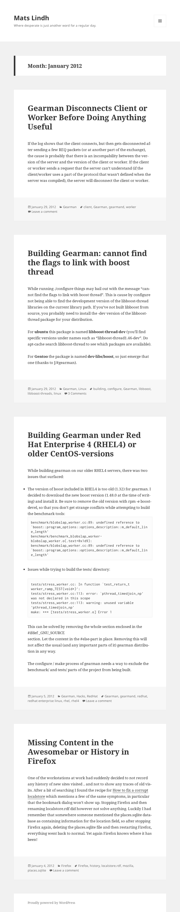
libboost (145, 389)
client (88, 207)
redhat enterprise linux (45, 701)
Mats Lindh (31, 17)
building (99, 389)
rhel (67, 701)
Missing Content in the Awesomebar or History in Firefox (78, 751)
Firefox (66, 866)
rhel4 (75, 701)
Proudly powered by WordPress (51, 903)
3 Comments (77, 393)
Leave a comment (44, 211)
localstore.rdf (111, 866)
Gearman (70, 207)
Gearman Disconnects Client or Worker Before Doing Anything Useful (87, 117)
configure (115, 389)
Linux (82, 389)
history (95, 866)
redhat (142, 696)
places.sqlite (37, 870)
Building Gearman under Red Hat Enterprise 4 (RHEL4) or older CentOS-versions (84, 444)
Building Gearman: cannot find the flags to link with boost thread (87, 262)
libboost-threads (40, 393)
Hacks (81, 696)
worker (131, 207)
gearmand (116, 207)
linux (57, 393)
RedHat (92, 696)
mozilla (128, 866)
